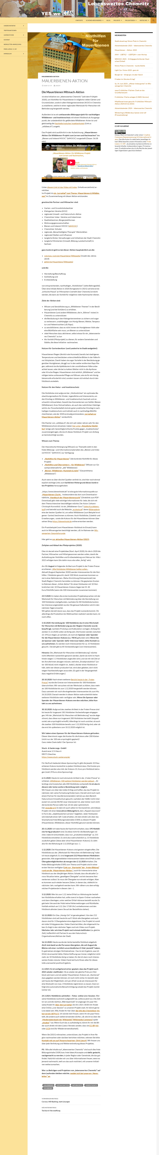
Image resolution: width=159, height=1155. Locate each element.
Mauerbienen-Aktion (50, 76)
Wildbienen (48, 1088)
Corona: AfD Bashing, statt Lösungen (56, 1100)
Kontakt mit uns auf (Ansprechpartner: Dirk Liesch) (64, 1040)
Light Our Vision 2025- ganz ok (127, 70)
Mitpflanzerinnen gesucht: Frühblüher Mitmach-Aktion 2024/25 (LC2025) (133, 102)
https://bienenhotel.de (62, 521)
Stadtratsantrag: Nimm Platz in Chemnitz (130, 41)
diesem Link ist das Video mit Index (62, 187)
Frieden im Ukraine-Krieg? (125, 79)
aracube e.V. (50, 808)
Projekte (117, 20)
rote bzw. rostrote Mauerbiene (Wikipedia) (62, 256)
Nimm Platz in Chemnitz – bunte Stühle (130, 66)
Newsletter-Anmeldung (12, 44)
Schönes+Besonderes (94, 20)
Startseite (79, 20)
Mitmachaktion (63, 1085)
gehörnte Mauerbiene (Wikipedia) (58, 262)
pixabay (45, 1022)
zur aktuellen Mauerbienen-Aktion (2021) (70, 539)
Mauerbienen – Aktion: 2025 (126, 50)
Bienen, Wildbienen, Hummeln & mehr (62, 470)
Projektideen (130, 20)
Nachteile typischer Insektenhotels (69, 123)
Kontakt (7, 40)
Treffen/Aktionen (10, 30)
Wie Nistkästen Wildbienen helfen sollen (70, 569)
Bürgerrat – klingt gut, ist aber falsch (129, 75)
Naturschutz (77, 1085)
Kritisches (143, 20)
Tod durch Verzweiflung (51, 1109)
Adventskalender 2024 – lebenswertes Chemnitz (133, 108)
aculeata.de (77, 509)
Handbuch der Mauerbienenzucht (65, 497)
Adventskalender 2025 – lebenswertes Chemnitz (133, 46)
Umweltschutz (91, 1085)
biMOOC (73, 226)
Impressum (8, 53)
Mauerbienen (48, 1085)
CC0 (48, 1028)
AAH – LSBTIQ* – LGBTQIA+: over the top (131, 54)
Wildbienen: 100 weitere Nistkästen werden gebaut (72, 781)
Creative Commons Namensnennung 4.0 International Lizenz (133, 137)
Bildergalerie (94, 509)
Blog (108, 20)
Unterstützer (9, 35)
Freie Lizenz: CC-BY (10, 49)
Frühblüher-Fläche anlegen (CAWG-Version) (132, 97)
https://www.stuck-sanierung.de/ (56, 757)
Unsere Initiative (9, 25)
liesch (57, 86)
